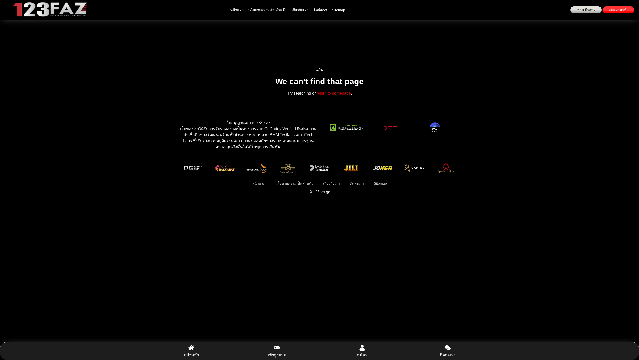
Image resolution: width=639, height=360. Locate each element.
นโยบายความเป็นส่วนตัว (267, 10)
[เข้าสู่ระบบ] (277, 348)
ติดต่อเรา (320, 10)
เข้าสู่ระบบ (277, 355)
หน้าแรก (236, 10)
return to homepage (334, 93)
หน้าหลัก (191, 355)
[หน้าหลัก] (191, 348)
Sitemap (338, 10)
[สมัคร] (362, 348)
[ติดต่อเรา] (448, 348)
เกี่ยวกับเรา (300, 10)
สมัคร (362, 355)
